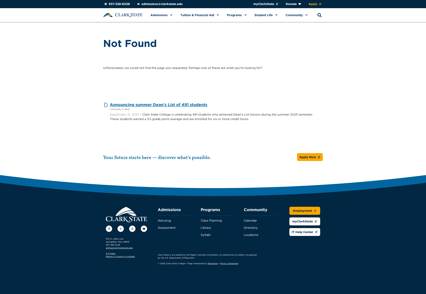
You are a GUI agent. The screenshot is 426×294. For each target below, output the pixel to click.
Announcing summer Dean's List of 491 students (158, 104)
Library (206, 227)
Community (294, 15)
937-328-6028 (119, 4)
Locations (251, 235)
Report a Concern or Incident (120, 256)
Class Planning (211, 220)
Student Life (263, 15)
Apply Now (307, 157)
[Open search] (319, 15)
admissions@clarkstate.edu (162, 4)
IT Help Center (302, 232)
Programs (234, 15)
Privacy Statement (229, 263)
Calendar (250, 220)
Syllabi (206, 235)
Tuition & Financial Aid (197, 15)
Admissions (159, 15)
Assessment (167, 227)
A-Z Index (110, 253)
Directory (251, 227)
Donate (291, 4)
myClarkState (263, 4)
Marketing (213, 263)
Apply (312, 4)
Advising (164, 220)
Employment (302, 210)
